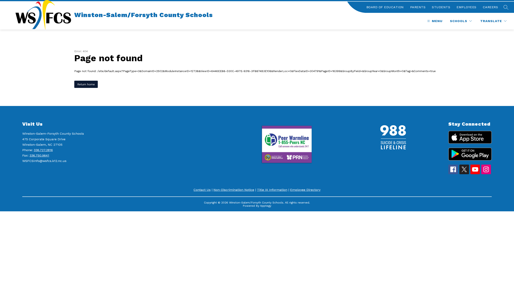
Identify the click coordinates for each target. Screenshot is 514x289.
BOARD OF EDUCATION (385, 7)
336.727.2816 (43, 150)
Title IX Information (272, 190)
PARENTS (418, 7)
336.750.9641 (39, 155)
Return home (86, 84)
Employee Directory (305, 190)
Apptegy (265, 205)
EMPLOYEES (466, 7)
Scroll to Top (496, 279)
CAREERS (490, 7)
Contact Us (202, 190)
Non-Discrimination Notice (233, 190)
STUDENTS (441, 7)
